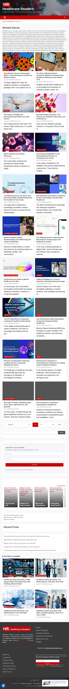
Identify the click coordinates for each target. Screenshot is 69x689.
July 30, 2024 (7, 202)
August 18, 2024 (40, 121)
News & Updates (8, 575)
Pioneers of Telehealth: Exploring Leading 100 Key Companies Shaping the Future (16, 363)
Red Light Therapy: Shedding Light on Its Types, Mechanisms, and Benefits (17, 405)
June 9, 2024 (7, 409)
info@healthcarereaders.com (53, 648)
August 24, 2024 (8, 79)
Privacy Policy (8, 660)
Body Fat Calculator (9, 519)
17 (29, 424)
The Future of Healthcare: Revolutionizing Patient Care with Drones (16, 117)
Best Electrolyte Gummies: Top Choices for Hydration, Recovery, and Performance (50, 117)
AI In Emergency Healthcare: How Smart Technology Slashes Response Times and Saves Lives (30, 550)
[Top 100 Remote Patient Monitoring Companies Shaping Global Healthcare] (51, 307)
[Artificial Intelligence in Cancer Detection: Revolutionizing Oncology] (51, 267)
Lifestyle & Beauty (42, 633)
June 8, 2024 (39, 407)
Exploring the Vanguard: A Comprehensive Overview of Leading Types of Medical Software (50, 363)
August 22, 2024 (8, 121)
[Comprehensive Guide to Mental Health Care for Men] (18, 267)
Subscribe (47, 15)
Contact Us (7, 657)
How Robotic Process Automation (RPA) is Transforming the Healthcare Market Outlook (18, 75)
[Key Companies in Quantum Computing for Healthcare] (51, 390)
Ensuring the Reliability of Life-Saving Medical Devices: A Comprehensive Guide (48, 156)
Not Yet (33, 15)
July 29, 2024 (39, 202)
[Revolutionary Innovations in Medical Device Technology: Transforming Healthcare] (51, 184)
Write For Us (7, 672)
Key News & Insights (12, 556)
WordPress (40, 686)
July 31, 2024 (39, 160)
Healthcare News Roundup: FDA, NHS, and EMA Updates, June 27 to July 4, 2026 (49, 613)
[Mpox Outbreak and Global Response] (18, 142)
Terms (27, 469)
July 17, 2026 (7, 615)
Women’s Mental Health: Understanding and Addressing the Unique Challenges (17, 239)
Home (38, 627)
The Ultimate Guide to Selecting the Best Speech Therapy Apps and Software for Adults (50, 239)
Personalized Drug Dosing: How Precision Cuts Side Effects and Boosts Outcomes (26, 536)
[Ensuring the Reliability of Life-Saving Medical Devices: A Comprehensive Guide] (51, 142)
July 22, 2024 (7, 323)
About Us (6, 655)
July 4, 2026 (39, 617)
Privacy (31, 469)
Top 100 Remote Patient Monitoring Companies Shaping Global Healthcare (49, 321)
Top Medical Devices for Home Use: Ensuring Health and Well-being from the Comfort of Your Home (18, 198)
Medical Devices (41, 149)
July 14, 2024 (7, 367)
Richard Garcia (17, 79)
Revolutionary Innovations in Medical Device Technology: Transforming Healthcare (50, 198)
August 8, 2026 (8, 586)
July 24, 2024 (7, 283)
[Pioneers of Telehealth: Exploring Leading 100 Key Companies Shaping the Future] (18, 349)
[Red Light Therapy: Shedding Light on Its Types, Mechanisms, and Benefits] (18, 390)
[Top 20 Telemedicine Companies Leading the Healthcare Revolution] (18, 307)
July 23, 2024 (39, 283)
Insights (6, 69)
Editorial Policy (8, 663)
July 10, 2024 (39, 367)
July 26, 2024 (39, 244)
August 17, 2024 (8, 158)
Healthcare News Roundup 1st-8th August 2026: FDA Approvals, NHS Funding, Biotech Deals (17, 582)
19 (41, 424)
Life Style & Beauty (42, 110)
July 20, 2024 (39, 325)
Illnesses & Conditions (11, 149)
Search (62, 432)
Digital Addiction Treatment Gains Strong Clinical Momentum (20, 540)
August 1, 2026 (40, 584)
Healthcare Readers (26, 683)
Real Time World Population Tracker (13, 515)
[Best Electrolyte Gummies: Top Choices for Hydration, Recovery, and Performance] (51, 102)
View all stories (61, 486)
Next (59, 424)
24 (53, 424)
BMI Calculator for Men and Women (14, 517)
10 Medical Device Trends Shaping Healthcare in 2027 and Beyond (22, 547)
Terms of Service (9, 669)
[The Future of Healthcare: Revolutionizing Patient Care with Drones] (18, 102)
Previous (10, 424)
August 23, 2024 (40, 81)
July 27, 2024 (7, 244)
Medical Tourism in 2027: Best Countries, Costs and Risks (20, 543)
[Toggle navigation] (5, 17)
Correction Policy (9, 666)
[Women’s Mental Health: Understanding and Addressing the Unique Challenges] (18, 225)
